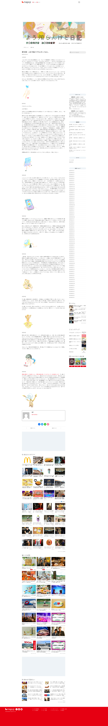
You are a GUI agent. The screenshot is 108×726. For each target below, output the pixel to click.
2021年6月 (71, 172)
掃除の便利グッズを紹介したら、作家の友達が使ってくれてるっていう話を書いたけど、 (41, 374)
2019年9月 (71, 206)
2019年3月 (71, 212)
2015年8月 (71, 247)
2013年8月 (71, 285)
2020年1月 (71, 202)
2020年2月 (71, 200)
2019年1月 (71, 214)
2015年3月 (71, 257)
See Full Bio (34, 414)
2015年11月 (71, 241)
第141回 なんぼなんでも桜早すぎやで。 (76, 132)
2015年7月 (71, 249)
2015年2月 (71, 259)
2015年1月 (71, 261)
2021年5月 (71, 174)
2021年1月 (71, 182)
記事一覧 (32, 47)
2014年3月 (71, 273)
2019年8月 (71, 208)
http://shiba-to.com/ (76, 108)
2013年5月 (71, 291)
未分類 (70, 162)
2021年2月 (71, 180)
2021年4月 (71, 176)
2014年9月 (71, 265)
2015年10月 (71, 243)
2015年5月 (71, 253)
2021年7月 (71, 170)
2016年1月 (71, 237)
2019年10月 (71, 204)
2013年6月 (71, 289)
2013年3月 (71, 295)
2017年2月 (71, 224)
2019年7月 (71, 210)
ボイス (39, 2)
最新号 (72, 366)
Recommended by (58, 501)
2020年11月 (71, 186)
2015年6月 (71, 251)
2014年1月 (71, 277)
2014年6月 (71, 267)
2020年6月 (71, 192)
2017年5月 (71, 220)
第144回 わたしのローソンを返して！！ (76, 124)
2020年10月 (71, 188)
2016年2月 (71, 235)
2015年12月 (71, 239)
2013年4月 (71, 293)
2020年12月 (71, 184)
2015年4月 (71, 255)
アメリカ (70, 160)
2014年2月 (71, 275)
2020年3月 (71, 198)
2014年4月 (71, 271)
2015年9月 (71, 245)
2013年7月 (71, 287)
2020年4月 (71, 196)
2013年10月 (71, 283)
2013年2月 (71, 297)
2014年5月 (71, 269)
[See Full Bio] (37, 414)
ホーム (35, 2)
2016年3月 (71, 233)
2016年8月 (71, 229)
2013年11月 (71, 281)
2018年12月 (71, 216)
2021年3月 (71, 178)
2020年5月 (71, 194)
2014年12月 (71, 263)
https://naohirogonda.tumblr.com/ (77, 115)
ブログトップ (26, 47)
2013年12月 (71, 279)
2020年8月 (71, 190)
